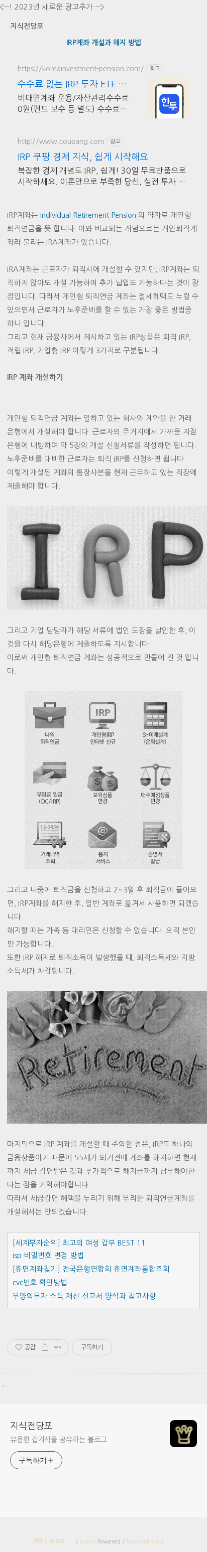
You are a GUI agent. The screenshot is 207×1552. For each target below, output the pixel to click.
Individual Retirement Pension (88, 215)
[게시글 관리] (57, 1347)
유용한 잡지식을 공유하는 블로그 (58, 1439)
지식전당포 (27, 26)
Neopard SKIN (145, 1541)
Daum (88, 1541)
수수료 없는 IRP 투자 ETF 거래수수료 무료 (72, 85)
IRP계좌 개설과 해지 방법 (103, 42)
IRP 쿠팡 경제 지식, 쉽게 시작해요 (83, 157)
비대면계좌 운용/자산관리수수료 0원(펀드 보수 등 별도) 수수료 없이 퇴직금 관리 (73, 104)
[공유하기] (45, 1347)
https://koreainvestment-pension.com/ (81, 68)
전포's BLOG (48, 1541)
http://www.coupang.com (61, 141)
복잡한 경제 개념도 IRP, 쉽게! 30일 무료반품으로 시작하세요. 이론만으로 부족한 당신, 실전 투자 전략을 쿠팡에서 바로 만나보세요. (102, 177)
